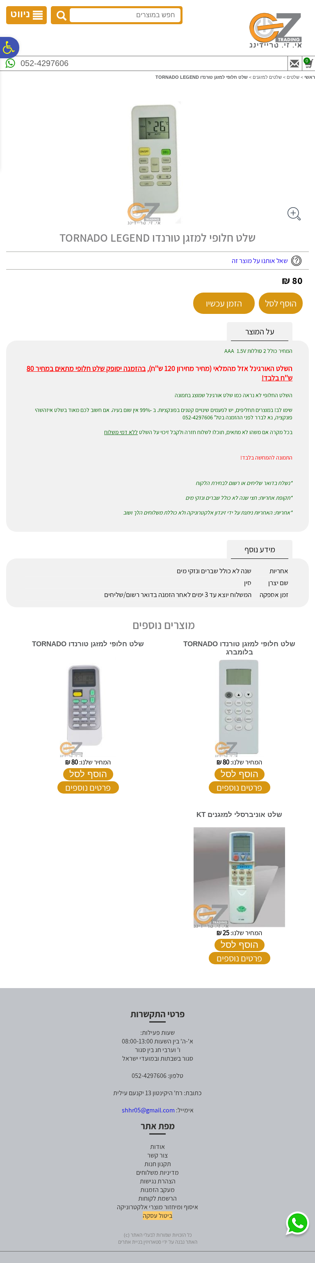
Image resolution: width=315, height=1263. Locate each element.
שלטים (293, 77)
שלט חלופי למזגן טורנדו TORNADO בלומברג (239, 648)
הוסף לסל (281, 303)
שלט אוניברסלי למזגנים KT (239, 815)
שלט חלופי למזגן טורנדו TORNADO (88, 644)
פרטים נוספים (239, 787)
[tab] (259, 332)
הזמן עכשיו (224, 303)
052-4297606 (44, 63)
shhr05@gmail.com (148, 1110)
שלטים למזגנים (267, 77)
